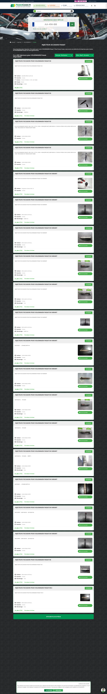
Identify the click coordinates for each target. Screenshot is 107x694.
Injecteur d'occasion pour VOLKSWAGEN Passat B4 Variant (36, 173)
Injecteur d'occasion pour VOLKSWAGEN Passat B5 (33, 560)
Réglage (58, 690)
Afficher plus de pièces (53, 616)
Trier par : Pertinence (63, 55)
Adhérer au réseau (92, 1)
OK (72, 24)
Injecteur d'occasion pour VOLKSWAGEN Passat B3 (33, 61)
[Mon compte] (91, 5)
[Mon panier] (94, 5)
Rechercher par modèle (39, 29)
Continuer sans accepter (84, 683)
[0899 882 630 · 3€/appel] (80, 1)
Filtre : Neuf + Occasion (84, 55)
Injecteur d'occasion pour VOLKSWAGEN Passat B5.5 (33, 588)
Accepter (49, 690)
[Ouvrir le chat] (103, 690)
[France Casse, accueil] (21, 5)
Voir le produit (84, 78)
